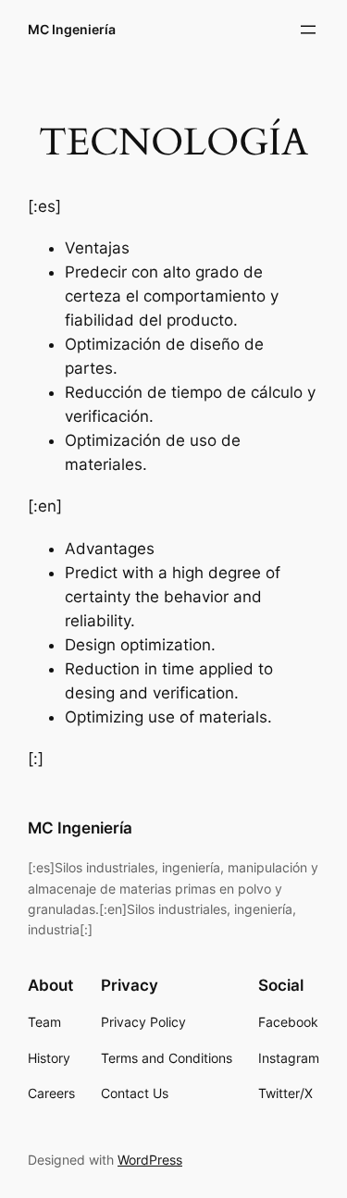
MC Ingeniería (72, 29)
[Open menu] (308, 30)
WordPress (150, 1159)
